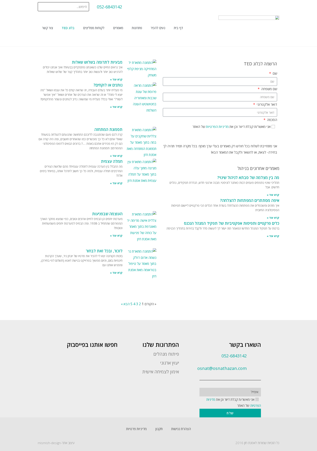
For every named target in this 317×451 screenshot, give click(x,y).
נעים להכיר (158, 28)
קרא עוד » (273, 195)
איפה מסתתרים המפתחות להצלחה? (249, 200)
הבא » (125, 304)
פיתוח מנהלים (166, 354)
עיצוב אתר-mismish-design (56, 443)
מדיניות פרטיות (136, 428)
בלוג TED (68, 28)
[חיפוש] (41, 6)
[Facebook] (175, 382)
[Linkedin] (163, 382)
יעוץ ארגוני (169, 363)
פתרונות (137, 28)
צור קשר (47, 28)
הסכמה (271, 119)
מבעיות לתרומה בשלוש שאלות (97, 62)
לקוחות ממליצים (93, 28)
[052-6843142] (132, 7)
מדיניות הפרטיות (217, 126)
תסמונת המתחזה (108, 129)
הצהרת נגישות (181, 428)
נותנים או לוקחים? (108, 85)
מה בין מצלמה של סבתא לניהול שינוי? (248, 177)
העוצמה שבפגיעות (107, 213)
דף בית (178, 28)
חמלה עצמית (111, 161)
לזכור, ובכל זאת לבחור (104, 250)
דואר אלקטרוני (266, 104)
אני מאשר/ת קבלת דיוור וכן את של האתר (231, 126)
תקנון (159, 428)
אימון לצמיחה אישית (160, 372)
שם (274, 73)
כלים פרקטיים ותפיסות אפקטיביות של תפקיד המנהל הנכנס (231, 223)
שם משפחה (268, 88)
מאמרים (118, 28)
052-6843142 (109, 7)
